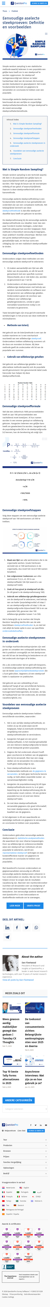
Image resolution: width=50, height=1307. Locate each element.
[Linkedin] (7, 928)
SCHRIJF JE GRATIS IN (39, 3)
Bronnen (7, 1151)
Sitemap (5, 1294)
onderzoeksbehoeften (13, 631)
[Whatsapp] (36, 928)
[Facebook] (17, 928)
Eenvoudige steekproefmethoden (27, 129)
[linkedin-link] (41, 1125)
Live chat (21, 1131)
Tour (5, 1140)
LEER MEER (15, 905)
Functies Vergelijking (12, 1162)
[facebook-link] (30, 1125)
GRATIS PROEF (33, 905)
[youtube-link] (46, 1125)
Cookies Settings (8, 1297)
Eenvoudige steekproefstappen (26, 138)
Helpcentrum (10, 1131)
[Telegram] (7, 937)
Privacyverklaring (16, 1294)
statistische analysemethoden (31, 838)
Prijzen (6, 1157)
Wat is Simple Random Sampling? (27, 124)
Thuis (5, 11)
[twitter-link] (36, 1125)
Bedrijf (6, 1173)
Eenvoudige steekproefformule (26, 133)
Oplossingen (8, 1168)
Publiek (15, 11)
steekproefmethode (11, 211)
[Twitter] (27, 928)
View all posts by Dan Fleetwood (18, 980)
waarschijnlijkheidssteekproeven (29, 671)
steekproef (36, 338)
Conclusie (17, 158)
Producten (7, 1145)
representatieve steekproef (15, 853)
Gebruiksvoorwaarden (32, 1294)
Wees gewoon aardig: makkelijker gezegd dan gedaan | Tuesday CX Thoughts (11, 1031)
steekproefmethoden (23, 625)
